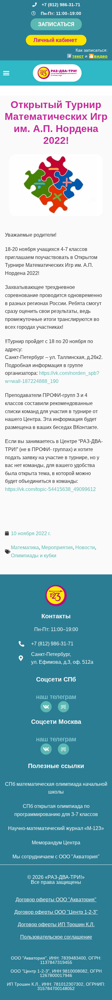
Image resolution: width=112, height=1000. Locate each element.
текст (78, 56)
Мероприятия (57, 547)
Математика (25, 547)
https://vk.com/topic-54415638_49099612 (50, 489)
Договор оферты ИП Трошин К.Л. (56, 924)
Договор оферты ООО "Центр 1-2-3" (56, 912)
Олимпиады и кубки (33, 555)
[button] (6, 73)
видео (101, 56)
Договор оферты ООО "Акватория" (56, 899)
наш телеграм (56, 696)
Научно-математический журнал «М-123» (56, 828)
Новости (85, 547)
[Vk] (46, 706)
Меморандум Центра (56, 842)
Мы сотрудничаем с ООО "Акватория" (56, 856)
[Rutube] (63, 706)
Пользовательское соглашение (56, 937)
